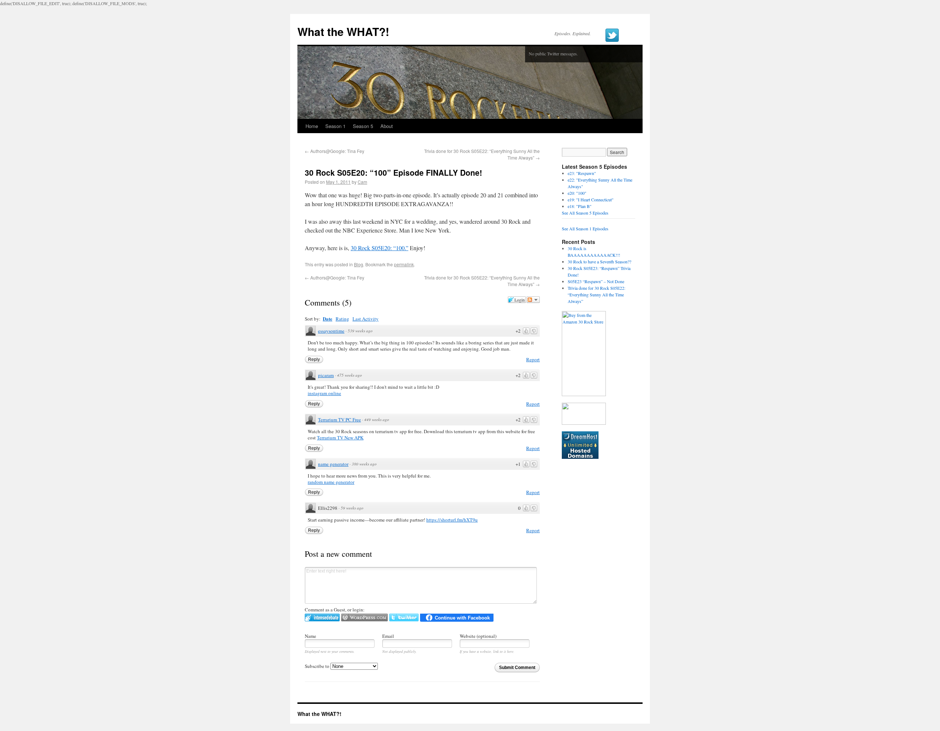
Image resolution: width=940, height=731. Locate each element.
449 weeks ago (376, 419)
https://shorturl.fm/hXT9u (452, 519)
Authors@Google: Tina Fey (334, 151)
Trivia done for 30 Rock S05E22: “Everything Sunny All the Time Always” (596, 294)
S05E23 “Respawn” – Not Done (596, 281)
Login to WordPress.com (364, 617)
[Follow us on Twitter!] (612, 35)
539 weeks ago (360, 330)
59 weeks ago (352, 508)
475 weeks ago (349, 375)
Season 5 (363, 126)
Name (310, 636)
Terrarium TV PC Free (339, 419)
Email (388, 636)
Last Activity (365, 318)
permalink (404, 264)
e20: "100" (577, 193)
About (386, 126)
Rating (342, 318)
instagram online (324, 393)
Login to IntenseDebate (322, 617)
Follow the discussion (533, 299)
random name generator (331, 482)
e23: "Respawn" (582, 173)
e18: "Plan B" (580, 206)
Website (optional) (478, 636)
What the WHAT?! (343, 31)
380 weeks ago (364, 464)
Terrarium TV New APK (340, 437)
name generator (333, 464)
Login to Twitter (404, 617)
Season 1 (335, 126)
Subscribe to (317, 666)
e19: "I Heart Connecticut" (591, 199)
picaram (326, 375)
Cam (362, 182)
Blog (358, 264)
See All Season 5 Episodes (585, 213)
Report (533, 359)
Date (327, 318)
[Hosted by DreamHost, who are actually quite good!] (580, 457)
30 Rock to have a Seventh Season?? (599, 261)
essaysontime (331, 331)
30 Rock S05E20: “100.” (379, 248)
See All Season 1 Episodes (585, 228)
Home (312, 126)
